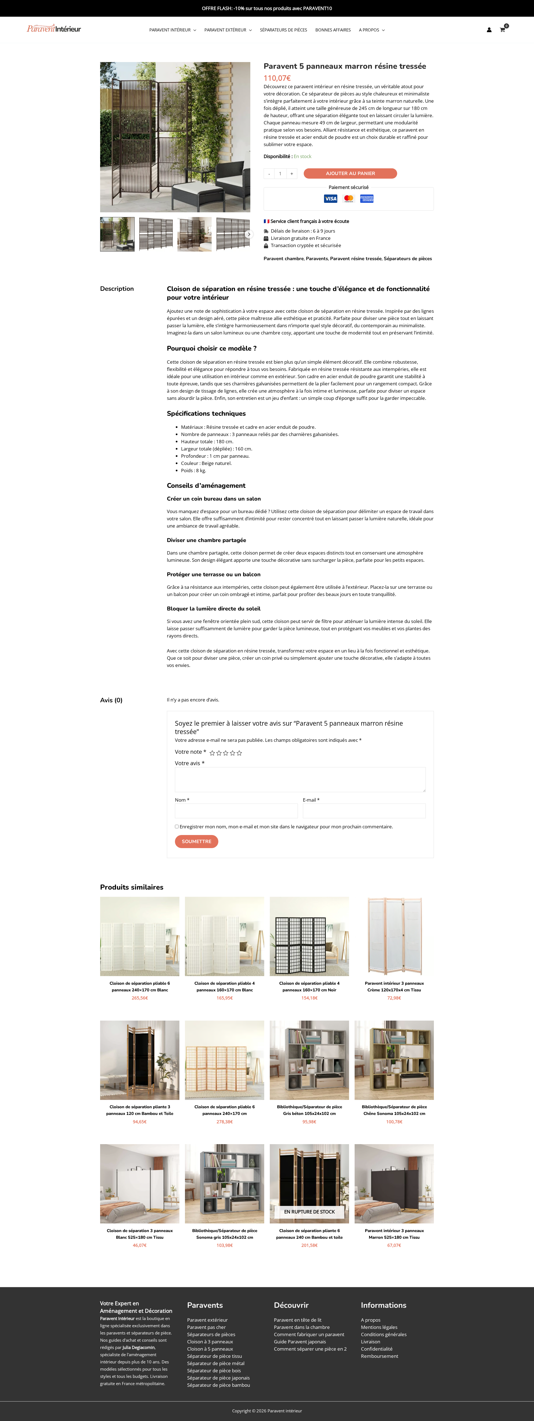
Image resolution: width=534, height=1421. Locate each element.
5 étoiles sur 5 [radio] (239, 753)
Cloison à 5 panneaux (210, 1349)
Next (249, 234)
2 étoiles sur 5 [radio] (219, 753)
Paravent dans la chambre (302, 1327)
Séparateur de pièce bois (214, 1370)
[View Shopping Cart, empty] (502, 30)
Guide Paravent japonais (300, 1341)
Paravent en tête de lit (298, 1320)
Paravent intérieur (170, 30)
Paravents (317, 258)
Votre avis (190, 763)
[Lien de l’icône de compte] (489, 29)
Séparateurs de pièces (283, 30)
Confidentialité (377, 1349)
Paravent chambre (284, 258)
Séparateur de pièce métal (215, 1363)
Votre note (190, 751)
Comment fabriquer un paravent (309, 1334)
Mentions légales (379, 1327)
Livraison (370, 1341)
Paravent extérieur (225, 30)
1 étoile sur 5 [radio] (212, 753)
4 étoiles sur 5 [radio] (232, 753)
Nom (182, 800)
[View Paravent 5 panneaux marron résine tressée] (117, 234)
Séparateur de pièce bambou (218, 1385)
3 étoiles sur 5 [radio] (225, 753)
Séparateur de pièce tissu (214, 1356)
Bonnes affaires (333, 30)
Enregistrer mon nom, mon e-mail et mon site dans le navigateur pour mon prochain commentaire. (286, 826)
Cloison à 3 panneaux (210, 1341)
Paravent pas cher (206, 1327)
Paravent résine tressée (356, 258)
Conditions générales (384, 1334)
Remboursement (379, 1356)
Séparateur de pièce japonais (218, 1378)
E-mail (311, 800)
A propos (369, 30)
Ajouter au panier (350, 173)
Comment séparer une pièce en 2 (310, 1349)
